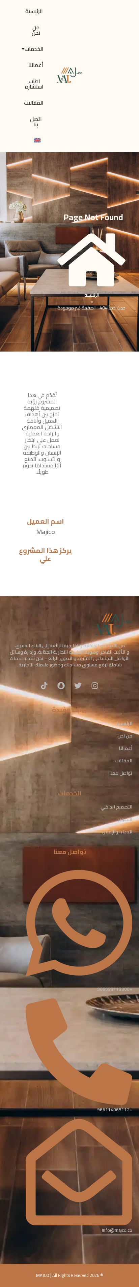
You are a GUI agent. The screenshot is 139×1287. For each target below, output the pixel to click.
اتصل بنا (36, 121)
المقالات (34, 103)
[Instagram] (94, 685)
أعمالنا (35, 65)
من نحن (36, 30)
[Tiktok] (44, 685)
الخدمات (34, 49)
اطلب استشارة (34, 84)
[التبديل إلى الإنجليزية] (37, 141)
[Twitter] (78, 685)
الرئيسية (34, 11)
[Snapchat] (61, 685)
